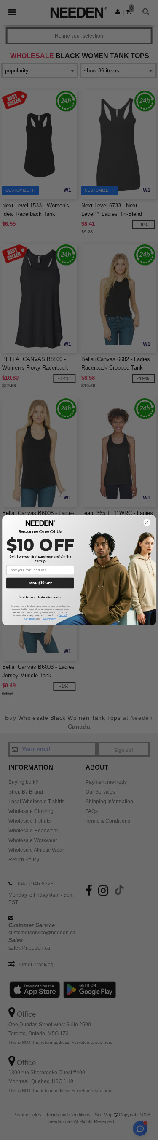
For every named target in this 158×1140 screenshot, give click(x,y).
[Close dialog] (146, 522)
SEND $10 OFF (40, 582)
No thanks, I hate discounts (40, 597)
